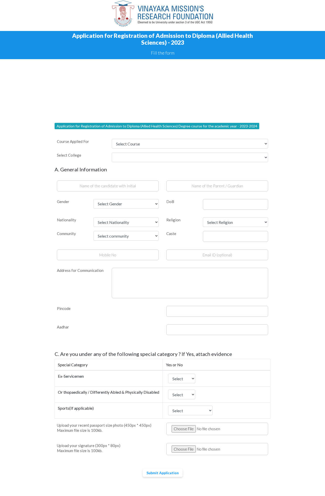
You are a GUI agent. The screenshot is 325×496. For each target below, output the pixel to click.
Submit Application (163, 473)
